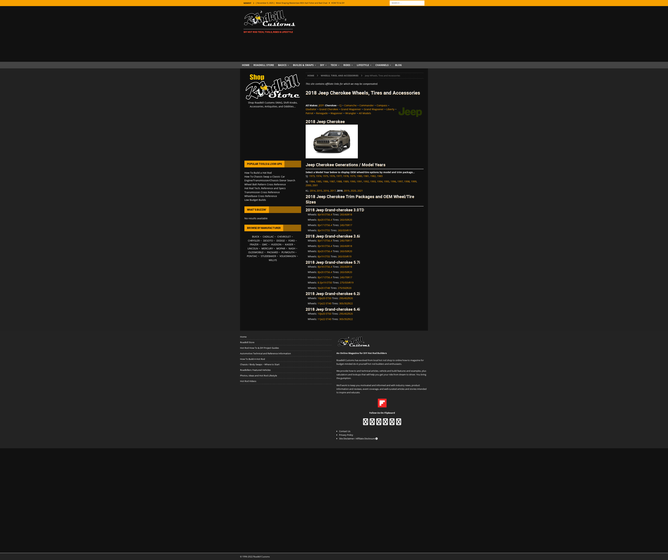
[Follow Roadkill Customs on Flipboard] (382, 405)
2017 (333, 190)
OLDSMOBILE (256, 252)
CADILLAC (268, 236)
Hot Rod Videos (248, 381)
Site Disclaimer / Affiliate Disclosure (357, 438)
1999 (413, 181)
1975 (325, 176)
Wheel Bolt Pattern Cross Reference (265, 184)
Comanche (350, 105)
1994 (380, 181)
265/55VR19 (344, 230)
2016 (326, 190)
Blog (398, 65)
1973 (312, 176)
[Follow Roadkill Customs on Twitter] (392, 423)
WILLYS (273, 260)
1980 (359, 176)
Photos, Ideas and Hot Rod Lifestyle (258, 375)
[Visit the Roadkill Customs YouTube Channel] (398, 423)
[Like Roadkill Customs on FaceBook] (365, 423)
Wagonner (337, 113)
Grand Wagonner (351, 109)
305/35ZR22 (346, 303)
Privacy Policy (346, 434)
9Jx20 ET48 (324, 288)
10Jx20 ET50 (324, 298)
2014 (312, 190)
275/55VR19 (346, 282)
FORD (291, 240)
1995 (386, 181)
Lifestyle (363, 65)
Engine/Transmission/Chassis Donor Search (269, 180)
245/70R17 (346, 225)
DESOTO (268, 240)
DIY (322, 65)
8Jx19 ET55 (324, 230)
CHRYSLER (254, 240)
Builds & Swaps (303, 65)
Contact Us (344, 431)
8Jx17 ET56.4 (325, 225)
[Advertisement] (364, 34)
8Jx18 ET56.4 (325, 214)
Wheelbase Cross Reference (260, 196)
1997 (400, 181)
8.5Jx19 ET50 (325, 282)
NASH (292, 248)
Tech (334, 65)
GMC (265, 244)
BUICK (255, 236)
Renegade (322, 113)
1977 (339, 176)
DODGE (280, 240)
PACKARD (272, 252)
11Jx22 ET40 (324, 303)
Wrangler (350, 113)
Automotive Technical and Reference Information (265, 353)
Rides (346, 65)
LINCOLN (253, 248)
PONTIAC (252, 256)
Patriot (309, 113)
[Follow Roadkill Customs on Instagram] (372, 423)
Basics (282, 65)
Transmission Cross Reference (262, 192)
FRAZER (254, 244)
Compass (382, 105)
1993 (373, 181)
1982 (373, 176)
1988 (339, 181)
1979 (352, 176)
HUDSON (276, 244)
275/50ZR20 (344, 288)
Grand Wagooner (374, 109)
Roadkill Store (263, 65)
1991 (359, 181)
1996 (393, 181)
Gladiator (311, 109)
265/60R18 (346, 214)
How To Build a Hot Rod (258, 172)
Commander (366, 105)
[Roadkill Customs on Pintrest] (378, 423)
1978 (346, 176)
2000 (308, 185)
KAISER (289, 244)
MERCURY (267, 248)
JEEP (321, 105)
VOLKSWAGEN (288, 256)
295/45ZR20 (346, 298)
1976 (332, 176)
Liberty (390, 109)
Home (245, 65)
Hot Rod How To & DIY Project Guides (259, 347)
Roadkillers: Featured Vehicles (255, 370)
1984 (312, 181)
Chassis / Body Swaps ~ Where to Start (260, 364)
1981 (366, 176)
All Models (365, 113)
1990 (352, 181)
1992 (366, 181)
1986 (325, 181)
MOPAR (280, 248)
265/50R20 (346, 219)
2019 (346, 190)
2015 (319, 190)
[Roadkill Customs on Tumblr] (385, 423)
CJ (340, 105)
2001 (315, 185)
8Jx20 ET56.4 (325, 219)
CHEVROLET (284, 236)
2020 (353, 190)
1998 (407, 181)
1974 (318, 176)
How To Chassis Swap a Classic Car (264, 176)
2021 (360, 190)
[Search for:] (407, 2)
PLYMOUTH (288, 252)
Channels (382, 65)
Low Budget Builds (255, 200)
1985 (318, 181)
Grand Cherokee (328, 109)
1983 (380, 176)
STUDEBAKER (268, 256)
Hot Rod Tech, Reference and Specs (265, 188)
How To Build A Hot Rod (252, 359)
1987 (332, 181)
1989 (346, 181)
